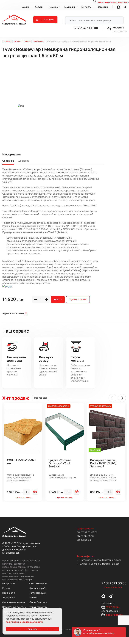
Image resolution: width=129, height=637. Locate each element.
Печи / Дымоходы (38, 602)
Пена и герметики (38, 606)
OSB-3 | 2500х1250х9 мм (21, 461)
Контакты (86, 6)
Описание (8, 160)
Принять (32, 628)
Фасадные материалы (13, 602)
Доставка (23, 160)
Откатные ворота (38, 583)
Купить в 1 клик (78, 299)
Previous (112, 398)
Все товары (40, 397)
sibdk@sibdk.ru (114, 614)
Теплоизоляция (37, 592)
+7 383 (85, 28)
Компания (69, 6)
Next (122, 398)
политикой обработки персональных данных (13, 565)
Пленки (33, 597)
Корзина (118, 27)
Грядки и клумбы (37, 588)
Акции (25, 6)
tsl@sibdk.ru (112, 607)
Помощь (53, 6)
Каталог (49, 19)
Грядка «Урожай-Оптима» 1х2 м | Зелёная (60, 463)
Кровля (6, 588)
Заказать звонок (113, 587)
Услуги (38, 6)
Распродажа (8, 583)
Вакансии (103, 6)
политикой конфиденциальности (24, 621)
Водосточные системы (14, 606)
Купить (58, 299)
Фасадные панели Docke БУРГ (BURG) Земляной (103, 463)
